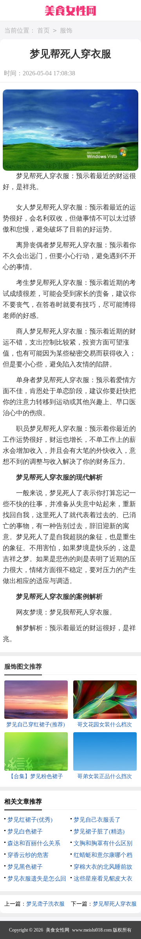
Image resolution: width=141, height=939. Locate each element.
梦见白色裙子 (25, 831)
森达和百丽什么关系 (33, 843)
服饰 (66, 30)
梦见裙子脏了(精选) (99, 831)
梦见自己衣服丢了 (97, 820)
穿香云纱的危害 (28, 855)
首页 (43, 30)
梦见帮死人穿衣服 (115, 904)
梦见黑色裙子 (25, 867)
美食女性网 (57, 930)
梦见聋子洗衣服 (45, 904)
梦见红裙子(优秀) (29, 820)
